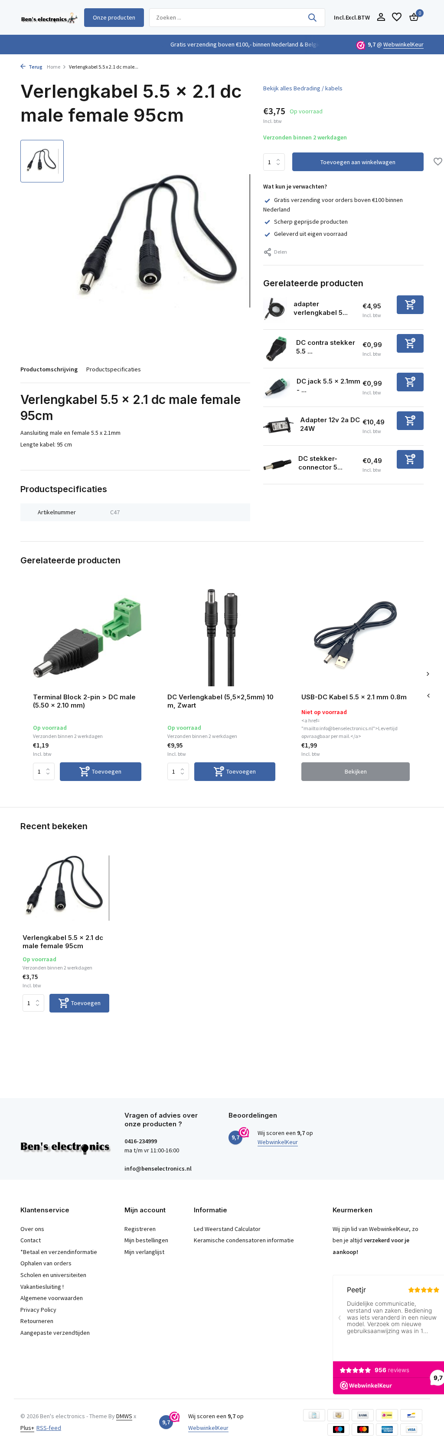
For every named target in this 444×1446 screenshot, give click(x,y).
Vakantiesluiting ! (42, 1286)
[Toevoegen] (410, 304)
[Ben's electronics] (49, 17)
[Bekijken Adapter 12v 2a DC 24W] (278, 426)
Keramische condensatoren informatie (244, 1240)
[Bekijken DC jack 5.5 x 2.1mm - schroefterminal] (276, 387)
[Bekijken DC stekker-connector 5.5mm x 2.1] (277, 465)
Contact (30, 1240)
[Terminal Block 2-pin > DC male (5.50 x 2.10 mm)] (87, 637)
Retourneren (36, 1321)
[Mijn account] (381, 18)
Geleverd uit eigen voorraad (310, 234)
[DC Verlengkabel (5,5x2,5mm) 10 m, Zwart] (221, 637)
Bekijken (356, 771)
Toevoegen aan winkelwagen (357, 162)
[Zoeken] (312, 17)
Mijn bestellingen (146, 1240)
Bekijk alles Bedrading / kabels (303, 88)
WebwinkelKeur (403, 44)
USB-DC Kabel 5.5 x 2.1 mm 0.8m (354, 697)
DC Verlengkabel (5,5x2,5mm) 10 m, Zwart (220, 701)
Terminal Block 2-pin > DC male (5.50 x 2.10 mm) (84, 701)
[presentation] (428, 696)
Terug (35, 66)
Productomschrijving (49, 369)
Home (53, 66)
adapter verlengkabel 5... (321, 308)
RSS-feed (48, 1428)
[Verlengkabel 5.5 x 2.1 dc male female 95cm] (66, 888)
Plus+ (27, 1428)
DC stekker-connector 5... (320, 462)
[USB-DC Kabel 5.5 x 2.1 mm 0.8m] (355, 637)
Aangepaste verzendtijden (55, 1333)
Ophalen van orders (46, 1263)
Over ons (32, 1229)
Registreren (140, 1229)
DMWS (124, 1416)
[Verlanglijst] (397, 17)
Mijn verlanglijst (144, 1252)
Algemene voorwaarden (51, 1298)
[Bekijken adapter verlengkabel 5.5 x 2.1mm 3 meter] (275, 310)
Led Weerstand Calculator (227, 1229)
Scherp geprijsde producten (311, 221)
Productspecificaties (113, 369)
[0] (411, 17)
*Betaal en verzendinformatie (58, 1252)
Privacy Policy (38, 1310)
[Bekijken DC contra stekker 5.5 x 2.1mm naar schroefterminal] (276, 349)
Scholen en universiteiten (53, 1275)
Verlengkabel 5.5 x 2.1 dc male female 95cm (63, 941)
